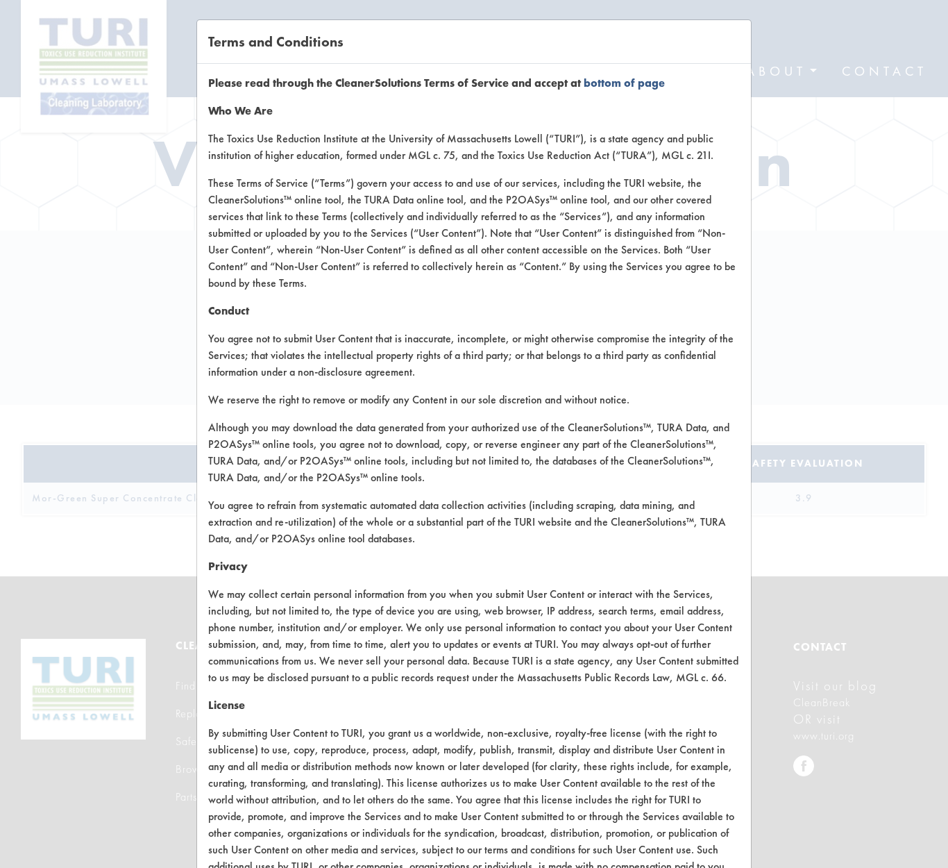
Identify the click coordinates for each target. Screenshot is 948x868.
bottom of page (624, 83)
